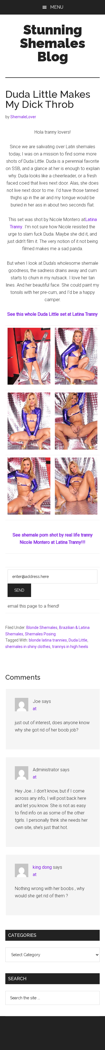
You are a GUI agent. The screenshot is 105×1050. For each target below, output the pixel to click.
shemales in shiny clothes (27, 646)
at (34, 708)
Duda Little (78, 640)
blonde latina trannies (48, 640)
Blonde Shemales (41, 627)
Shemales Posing (40, 634)
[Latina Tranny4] (29, 448)
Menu (56, 7)
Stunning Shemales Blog (52, 43)
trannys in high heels (70, 646)
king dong (42, 867)
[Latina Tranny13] (76, 383)
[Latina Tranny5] (76, 513)
